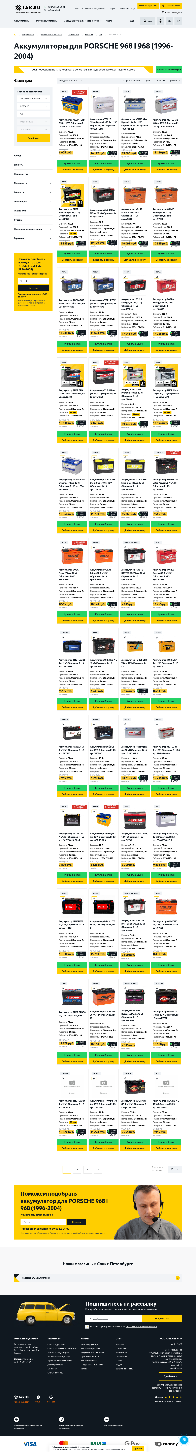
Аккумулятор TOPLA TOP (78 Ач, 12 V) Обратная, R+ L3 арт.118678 (103, 303)
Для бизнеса (170, 1376)
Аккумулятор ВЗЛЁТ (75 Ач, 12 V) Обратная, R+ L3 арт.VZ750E (103, 750)
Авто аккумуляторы (90, 1344)
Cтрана (18, 220)
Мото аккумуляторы (46, 21)
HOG (157, 1073)
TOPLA (64, 272)
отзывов (168, 1401)
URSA (95, 633)
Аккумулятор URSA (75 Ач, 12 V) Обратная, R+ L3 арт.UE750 (103, 663)
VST (157, 806)
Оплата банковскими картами (61, 1348)
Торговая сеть (122, 1353)
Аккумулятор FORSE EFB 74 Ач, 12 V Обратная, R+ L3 (134, 663)
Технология (20, 210)
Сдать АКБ (78, 9)
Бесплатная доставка (148, 6)
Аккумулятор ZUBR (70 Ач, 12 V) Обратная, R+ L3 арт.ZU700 (134, 837)
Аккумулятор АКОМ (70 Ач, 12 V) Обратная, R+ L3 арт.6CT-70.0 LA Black (71, 837)
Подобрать (33, 138)
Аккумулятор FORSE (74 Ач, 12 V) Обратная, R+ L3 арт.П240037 (165, 663)
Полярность (20, 183)
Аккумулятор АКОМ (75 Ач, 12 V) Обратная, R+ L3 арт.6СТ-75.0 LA (103, 837)
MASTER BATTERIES (131, 542)
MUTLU (158, 92)
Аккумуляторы (21, 21)
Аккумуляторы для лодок (92, 1353)
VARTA (95, 92)
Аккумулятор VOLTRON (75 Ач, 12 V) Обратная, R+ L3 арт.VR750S (134, 1104)
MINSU (64, 893)
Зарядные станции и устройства (81, 21)
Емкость (18, 165)
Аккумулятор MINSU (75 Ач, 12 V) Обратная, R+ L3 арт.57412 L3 (71, 924)
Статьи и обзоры (55, 1373)
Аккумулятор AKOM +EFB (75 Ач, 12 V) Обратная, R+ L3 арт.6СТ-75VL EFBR (72, 123)
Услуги (84, 1369)
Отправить (33, 288)
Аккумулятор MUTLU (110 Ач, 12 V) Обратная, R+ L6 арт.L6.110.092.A (134, 750)
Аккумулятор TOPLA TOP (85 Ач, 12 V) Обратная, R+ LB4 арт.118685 (72, 303)
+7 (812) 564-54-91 (56, 7)
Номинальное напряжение (28, 229)
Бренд (17, 155)
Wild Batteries (130, 983)
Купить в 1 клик (72, 163)
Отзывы (119, 1361)
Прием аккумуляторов (58, 1353)
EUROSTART (160, 452)
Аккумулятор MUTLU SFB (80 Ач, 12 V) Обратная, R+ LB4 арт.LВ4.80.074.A (166, 123)
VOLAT (127, 182)
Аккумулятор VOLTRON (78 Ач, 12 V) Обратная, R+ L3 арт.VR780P (166, 1014)
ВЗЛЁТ (95, 719)
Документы (121, 1357)
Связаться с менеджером (169, 69)
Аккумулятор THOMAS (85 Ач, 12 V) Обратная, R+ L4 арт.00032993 (72, 663)
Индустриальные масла (92, 1365)
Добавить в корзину (72, 169)
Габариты (19, 192)
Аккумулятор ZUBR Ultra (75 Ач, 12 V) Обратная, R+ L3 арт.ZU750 (103, 393)
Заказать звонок (173, 6)
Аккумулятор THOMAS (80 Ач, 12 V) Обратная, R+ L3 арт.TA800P (72, 1104)
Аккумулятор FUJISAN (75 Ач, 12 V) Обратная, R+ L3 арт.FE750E (72, 750)
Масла (109, 21)
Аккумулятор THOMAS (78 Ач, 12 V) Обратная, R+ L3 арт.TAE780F (103, 1104)
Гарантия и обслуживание (59, 1361)
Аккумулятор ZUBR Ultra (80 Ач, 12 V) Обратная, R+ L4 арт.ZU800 (103, 213)
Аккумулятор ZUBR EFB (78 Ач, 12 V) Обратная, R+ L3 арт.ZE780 (72, 393)
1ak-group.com (21, 1402)
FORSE (127, 633)
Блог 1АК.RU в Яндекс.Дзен (113, 1425)
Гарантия (19, 238)
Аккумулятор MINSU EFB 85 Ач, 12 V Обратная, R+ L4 (102, 924)
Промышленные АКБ (91, 1357)
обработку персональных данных (31, 304)
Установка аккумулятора (58, 1357)
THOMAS (65, 633)
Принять (138, 1448)
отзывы (38, 1401)
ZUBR (64, 182)
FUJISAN (65, 719)
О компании (121, 1348)
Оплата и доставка (56, 1344)
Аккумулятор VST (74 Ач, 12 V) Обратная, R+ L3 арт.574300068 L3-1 (165, 837)
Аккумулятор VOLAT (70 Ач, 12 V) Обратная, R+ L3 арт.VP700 (165, 924)
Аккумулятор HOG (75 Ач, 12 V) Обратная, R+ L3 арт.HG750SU (166, 1104)
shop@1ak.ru (176, 1368)
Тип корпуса (20, 201)
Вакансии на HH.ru (124, 1369)
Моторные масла (89, 1361)
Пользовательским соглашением (141, 1326)
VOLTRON (159, 983)
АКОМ (64, 92)
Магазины (124, 9)
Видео (119, 1365)
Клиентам (52, 1369)
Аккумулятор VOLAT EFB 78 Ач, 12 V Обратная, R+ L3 (102, 1014)
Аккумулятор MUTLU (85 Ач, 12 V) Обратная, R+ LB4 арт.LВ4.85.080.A (166, 750)
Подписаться (162, 1318)
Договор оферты (55, 1365)
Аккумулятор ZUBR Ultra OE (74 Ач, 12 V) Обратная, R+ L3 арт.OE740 (166, 393)
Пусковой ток (21, 174)
